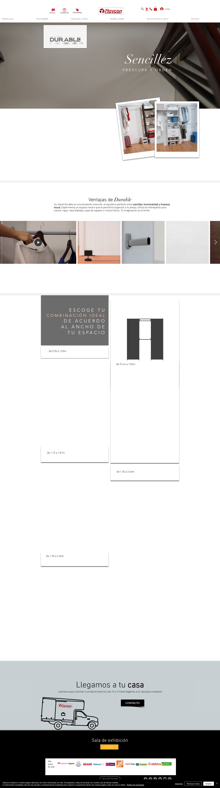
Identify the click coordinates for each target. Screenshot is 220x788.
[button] (155, 9)
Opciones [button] (179, 783)
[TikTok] (155, 779)
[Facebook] (145, 779)
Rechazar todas (193, 783)
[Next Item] (215, 242)
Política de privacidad (135, 785)
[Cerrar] (216, 783)
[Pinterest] (169, 779)
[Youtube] (165, 779)
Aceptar (208, 783)
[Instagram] (150, 779)
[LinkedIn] (160, 779)
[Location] (146, 9)
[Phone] (151, 9)
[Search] (142, 8)
